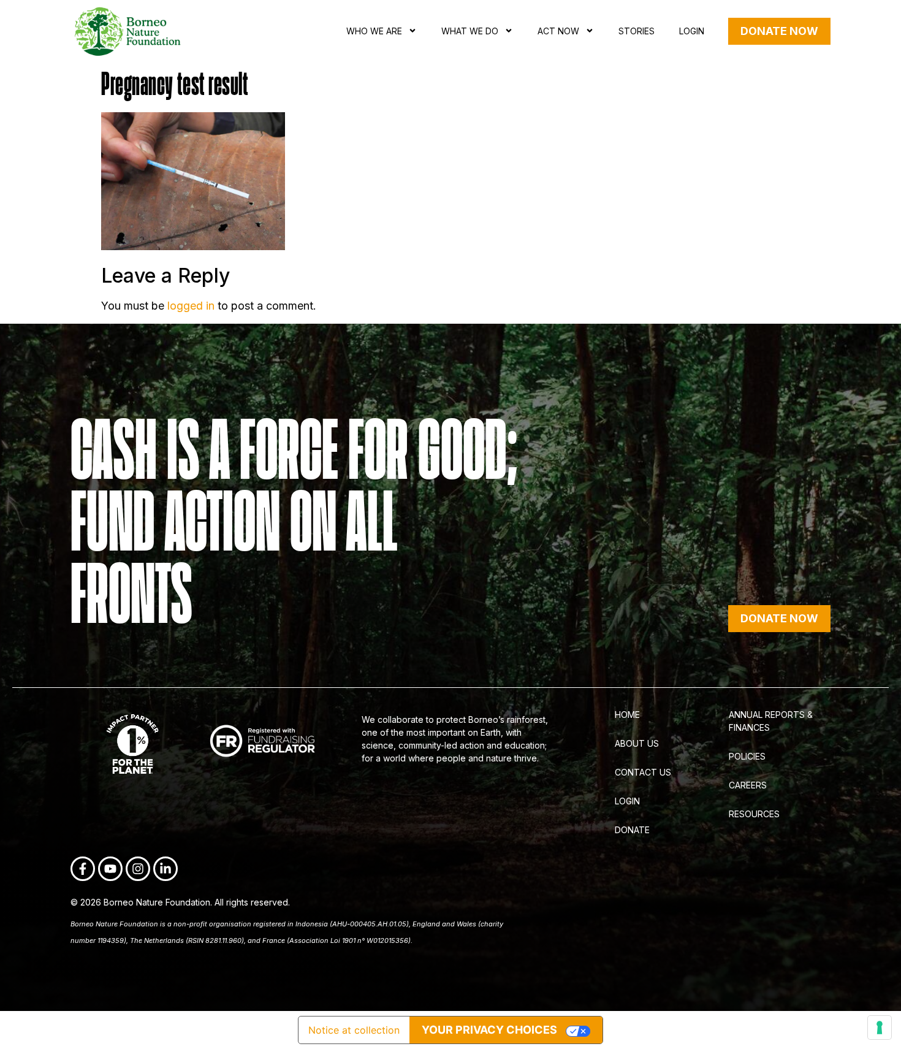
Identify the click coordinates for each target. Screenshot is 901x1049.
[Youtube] (110, 868)
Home (627, 714)
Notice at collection (354, 1030)
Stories (636, 31)
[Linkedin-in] (165, 868)
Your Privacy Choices (489, 1029)
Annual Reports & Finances (771, 721)
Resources (754, 814)
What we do (469, 31)
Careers (748, 785)
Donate (632, 830)
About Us (637, 743)
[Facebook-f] (82, 868)
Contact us (643, 772)
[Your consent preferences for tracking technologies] (879, 1027)
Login (691, 31)
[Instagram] (138, 868)
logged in (191, 305)
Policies (747, 756)
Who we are (374, 31)
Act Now (558, 31)
